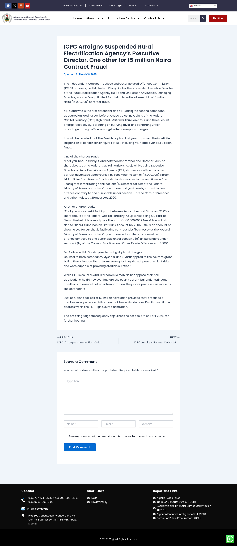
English (197, 5)
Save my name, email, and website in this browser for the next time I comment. (118, 436)
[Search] (203, 18)
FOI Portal (150, 5)
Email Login (115, 5)
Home (77, 18)
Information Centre (121, 18)
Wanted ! (133, 5)
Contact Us (152, 18)
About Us (92, 18)
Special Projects (69, 5)
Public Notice (95, 5)
